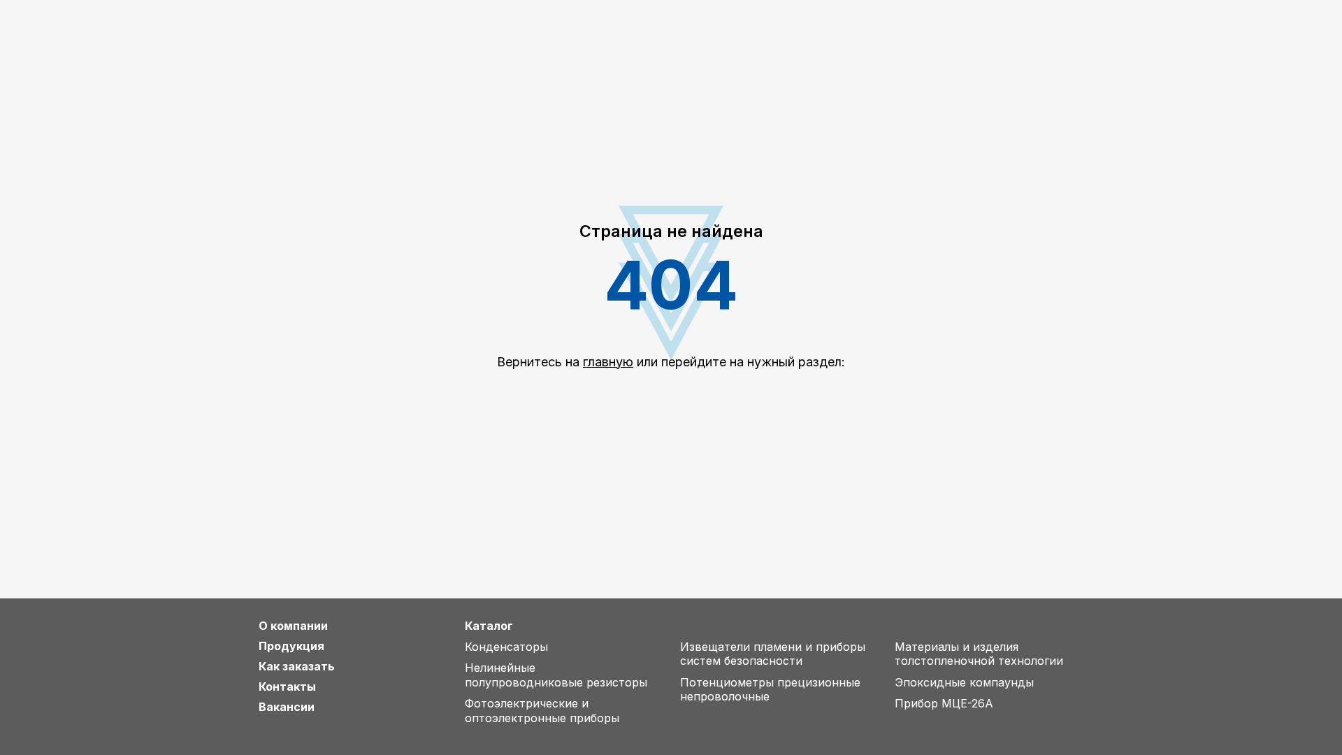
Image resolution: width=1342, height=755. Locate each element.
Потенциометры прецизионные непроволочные (770, 689)
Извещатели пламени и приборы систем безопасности (772, 654)
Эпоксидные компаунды (964, 682)
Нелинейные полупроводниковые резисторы (556, 675)
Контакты (287, 686)
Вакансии (287, 707)
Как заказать (297, 666)
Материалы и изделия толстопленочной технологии (979, 654)
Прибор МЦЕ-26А (944, 703)
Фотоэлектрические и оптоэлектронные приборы (542, 710)
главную (608, 361)
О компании (293, 626)
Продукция (291, 646)
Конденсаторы (506, 647)
